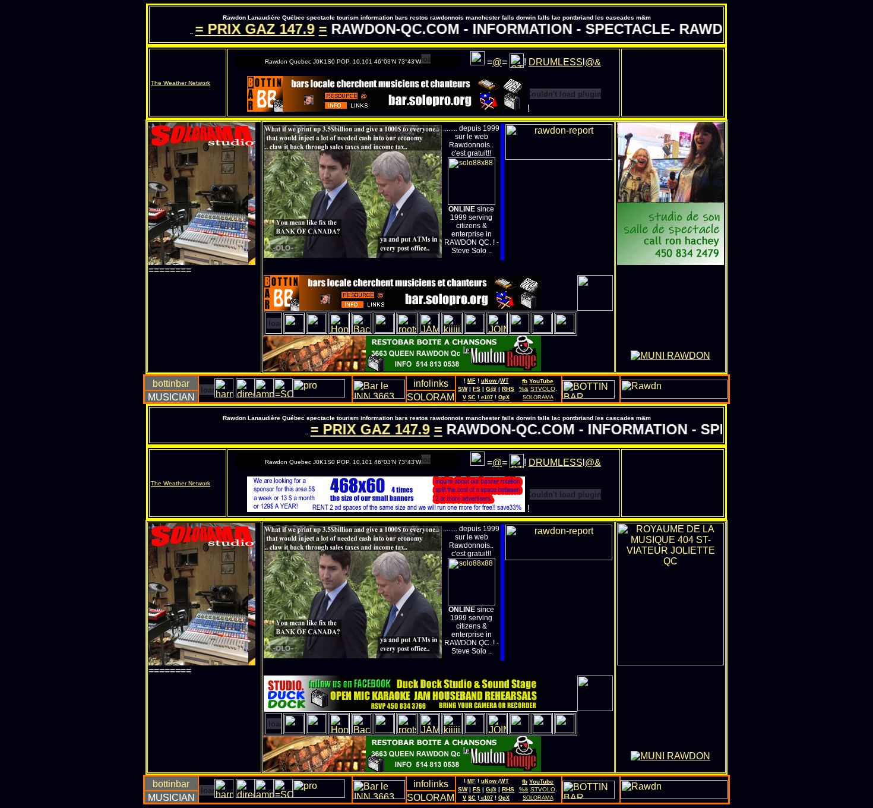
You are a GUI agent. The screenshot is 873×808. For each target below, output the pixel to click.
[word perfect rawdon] (361, 329)
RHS (508, 389)
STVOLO (542, 389)
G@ (491, 389)
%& (524, 389)
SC (472, 397)
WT (504, 381)
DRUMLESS (556, 62)
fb (524, 381)
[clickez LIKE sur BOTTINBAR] (283, 394)
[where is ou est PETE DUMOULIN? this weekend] (384, 329)
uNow (489, 381)
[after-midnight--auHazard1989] (519, 329)
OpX (504, 397)
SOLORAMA (538, 397)
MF (471, 381)
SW (462, 389)
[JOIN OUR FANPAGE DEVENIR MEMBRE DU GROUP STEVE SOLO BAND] (517, 62)
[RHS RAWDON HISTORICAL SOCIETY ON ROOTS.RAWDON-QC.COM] (406, 329)
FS (476, 389)
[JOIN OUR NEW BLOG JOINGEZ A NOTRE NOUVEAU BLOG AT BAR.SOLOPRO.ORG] (477, 63)
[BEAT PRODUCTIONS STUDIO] (245, 394)
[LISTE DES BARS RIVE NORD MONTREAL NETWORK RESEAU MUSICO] (171, 384)
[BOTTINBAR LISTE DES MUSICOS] (223, 394)
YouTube (541, 381)
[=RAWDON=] (558, 157)
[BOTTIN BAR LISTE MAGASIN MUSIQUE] (264, 394)
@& (593, 62)
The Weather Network (180, 83)
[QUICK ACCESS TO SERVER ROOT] (595, 307)
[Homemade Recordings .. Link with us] (339, 329)
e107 (486, 397)
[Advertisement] (204, 320)
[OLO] (542, 329)
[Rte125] (474, 329)
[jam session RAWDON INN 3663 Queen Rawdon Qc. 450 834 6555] (429, 329)
